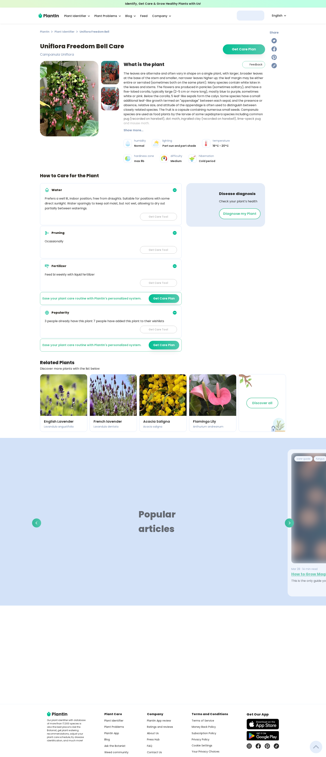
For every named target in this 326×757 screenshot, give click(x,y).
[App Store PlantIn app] (263, 724)
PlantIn (44, 32)
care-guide (303, 458)
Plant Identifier (65, 32)
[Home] (48, 15)
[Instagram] (249, 746)
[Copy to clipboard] (274, 65)
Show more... (133, 130)
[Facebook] (274, 49)
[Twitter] (274, 40)
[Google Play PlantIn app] (263, 735)
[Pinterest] (274, 57)
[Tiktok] (276, 746)
